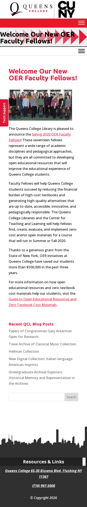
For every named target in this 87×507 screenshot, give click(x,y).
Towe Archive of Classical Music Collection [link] (42, 344)
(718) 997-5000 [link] (43, 485)
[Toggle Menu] (81, 23)
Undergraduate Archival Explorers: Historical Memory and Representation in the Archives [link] (42, 378)
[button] (71, 397)
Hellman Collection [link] (24, 351)
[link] (43, 17)
